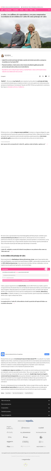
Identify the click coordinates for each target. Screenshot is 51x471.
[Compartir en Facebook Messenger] (46, 76)
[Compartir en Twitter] (43, 76)
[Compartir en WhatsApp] (40, 76)
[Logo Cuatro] (41, 427)
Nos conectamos (6, 404)
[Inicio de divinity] (2, 9)
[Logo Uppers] (9, 441)
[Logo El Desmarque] (25, 432)
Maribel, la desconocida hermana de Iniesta (10, 7)
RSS (48, 452)
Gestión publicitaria (44, 452)
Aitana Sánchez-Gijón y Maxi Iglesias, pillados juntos (32, 7)
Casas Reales (8, 9)
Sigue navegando (6, 415)
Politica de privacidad (19, 452)
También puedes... (6, 411)
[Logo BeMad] (41, 437)
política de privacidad (10, 277)
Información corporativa (10, 452)
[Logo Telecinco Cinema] (25, 442)
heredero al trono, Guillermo (16, 87)
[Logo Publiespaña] (25, 446)
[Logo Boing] (10, 437)
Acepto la (8, 277)
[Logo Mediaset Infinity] (10, 427)
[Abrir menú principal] (49, 9)
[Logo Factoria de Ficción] (41, 432)
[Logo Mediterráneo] (41, 446)
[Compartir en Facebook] (49, 76)
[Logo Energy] (25, 437)
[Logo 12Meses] (41, 442)
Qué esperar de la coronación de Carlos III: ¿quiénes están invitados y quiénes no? (23, 144)
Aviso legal (4, 452)
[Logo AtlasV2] (10, 446)
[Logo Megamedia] (26, 459)
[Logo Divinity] (10, 432)
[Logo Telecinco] (25, 427)
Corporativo (4, 408)
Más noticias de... (6, 400)
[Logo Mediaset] (25, 421)
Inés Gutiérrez (8, 55)
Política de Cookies (36, 452)
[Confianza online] (25, 466)
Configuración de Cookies (28, 452)
